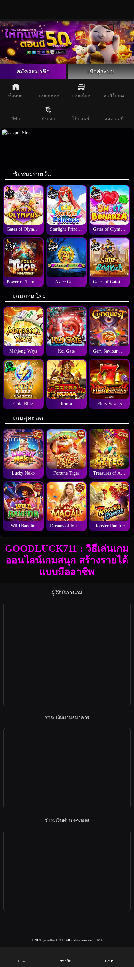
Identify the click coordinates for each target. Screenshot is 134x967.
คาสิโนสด (113, 96)
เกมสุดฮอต (48, 96)
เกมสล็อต (81, 96)
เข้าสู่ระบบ (100, 71)
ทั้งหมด (15, 96)
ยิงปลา (48, 118)
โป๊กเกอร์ (81, 118)
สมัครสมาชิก (33, 71)
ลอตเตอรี (113, 118)
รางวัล (66, 961)
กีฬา (15, 118)
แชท (109, 961)
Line (22, 961)
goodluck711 (53, 940)
